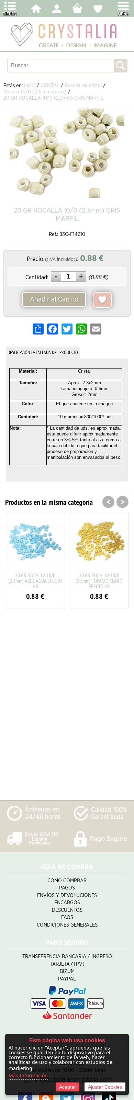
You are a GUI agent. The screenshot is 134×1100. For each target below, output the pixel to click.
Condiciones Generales (67, 925)
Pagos (67, 888)
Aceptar (67, 1087)
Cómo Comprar (67, 880)
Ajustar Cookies (105, 1087)
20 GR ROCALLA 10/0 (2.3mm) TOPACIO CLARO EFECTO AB (99, 581)
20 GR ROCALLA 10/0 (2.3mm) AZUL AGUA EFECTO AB (35, 581)
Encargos (67, 902)
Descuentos (67, 910)
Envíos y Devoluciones (67, 895)
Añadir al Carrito (54, 299)
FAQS (67, 917)
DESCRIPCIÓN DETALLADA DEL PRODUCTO (43, 352)
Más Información (28, 1075)
